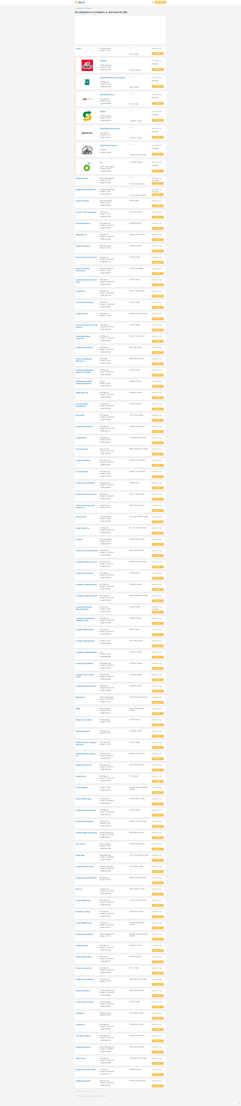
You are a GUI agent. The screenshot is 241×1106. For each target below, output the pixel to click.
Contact (99, 1096)
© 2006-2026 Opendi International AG (86, 1096)
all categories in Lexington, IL (84, 8)
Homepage (155, 64)
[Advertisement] (120, 30)
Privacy (104, 1096)
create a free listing (160, 2)
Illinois (78, 1091)
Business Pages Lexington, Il (88, 1091)
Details (157, 53)
